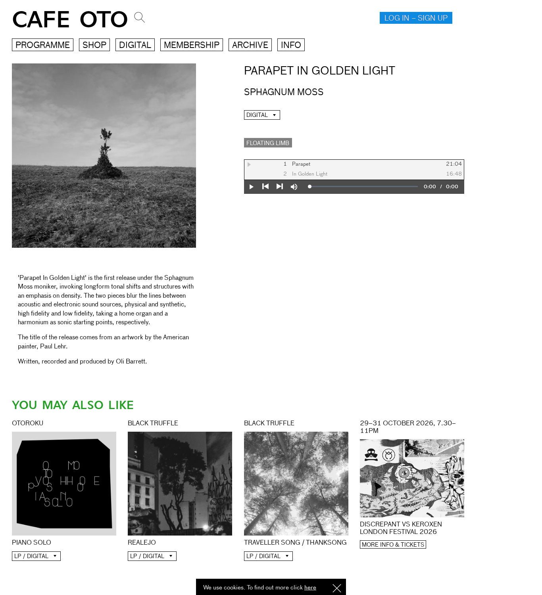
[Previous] (265, 187)
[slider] (364, 186)
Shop (94, 46)
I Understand (337, 589)
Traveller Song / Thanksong (295, 543)
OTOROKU (27, 424)
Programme (42, 46)
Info (291, 46)
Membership (191, 46)
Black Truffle (153, 424)
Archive (250, 46)
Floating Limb (267, 143)
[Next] (280, 187)
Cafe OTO (70, 20)
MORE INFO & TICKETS (393, 545)
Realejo (142, 543)
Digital (135, 46)
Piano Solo (31, 543)
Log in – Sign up (416, 18)
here (310, 588)
